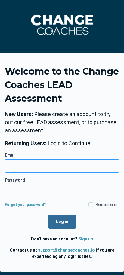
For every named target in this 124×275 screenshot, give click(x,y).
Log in (62, 221)
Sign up (85, 239)
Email (10, 155)
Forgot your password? (25, 205)
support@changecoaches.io (66, 250)
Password (15, 180)
